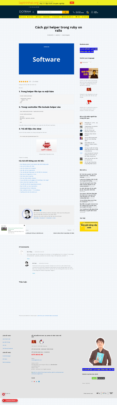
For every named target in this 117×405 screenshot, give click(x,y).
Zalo (54, 218)
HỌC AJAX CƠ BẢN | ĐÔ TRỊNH (27, 166)
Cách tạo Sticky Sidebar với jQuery (28, 178)
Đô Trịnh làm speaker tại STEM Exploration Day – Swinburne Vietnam (88, 175)
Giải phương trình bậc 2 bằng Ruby (28, 188)
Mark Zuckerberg (6, 362)
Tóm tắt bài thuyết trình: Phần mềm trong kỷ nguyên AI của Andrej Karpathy (88, 184)
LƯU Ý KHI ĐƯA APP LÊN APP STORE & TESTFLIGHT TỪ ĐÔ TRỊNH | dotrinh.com (91, 155)
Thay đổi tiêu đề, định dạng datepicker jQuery (30, 184)
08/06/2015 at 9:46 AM (43, 263)
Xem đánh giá (85, 16)
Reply (28, 258)
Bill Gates (5, 359)
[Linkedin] (36, 381)
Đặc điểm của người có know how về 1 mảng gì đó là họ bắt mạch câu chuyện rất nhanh (89, 205)
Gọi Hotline (78, 11)
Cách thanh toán (6, 339)
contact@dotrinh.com (36, 360)
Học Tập (31, 16)
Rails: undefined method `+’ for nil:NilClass (30, 190)
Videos (78, 16)
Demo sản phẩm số (68, 16)
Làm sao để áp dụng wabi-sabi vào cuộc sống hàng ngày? (91, 139)
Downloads (56, 16)
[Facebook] (32, 381)
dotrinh (58, 35)
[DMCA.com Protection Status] (98, 378)
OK (65, 12)
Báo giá (39, 16)
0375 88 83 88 (37, 355)
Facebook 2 (49, 218)
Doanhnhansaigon (7, 355)
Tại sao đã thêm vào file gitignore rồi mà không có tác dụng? (34, 180)
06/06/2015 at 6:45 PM (39, 251)
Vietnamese (85, 62)
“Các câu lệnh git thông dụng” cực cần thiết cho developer (33, 172)
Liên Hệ (4, 345)
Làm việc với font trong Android (27, 170)
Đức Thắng (29, 251)
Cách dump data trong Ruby (26, 176)
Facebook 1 (43, 218)
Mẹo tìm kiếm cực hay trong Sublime (28, 186)
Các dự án (23, 16)
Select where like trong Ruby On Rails (28, 182)
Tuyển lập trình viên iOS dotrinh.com (28, 192)
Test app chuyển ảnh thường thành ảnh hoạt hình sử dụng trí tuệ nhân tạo (91, 149)
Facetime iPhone (10, 400)
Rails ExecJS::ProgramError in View (28, 174)
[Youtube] (34, 381)
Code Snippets (66, 35)
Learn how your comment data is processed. (47, 315)
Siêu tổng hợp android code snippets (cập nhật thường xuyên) (34, 164)
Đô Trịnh (34, 263)
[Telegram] (39, 382)
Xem (72, 2)
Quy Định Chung (6, 342)
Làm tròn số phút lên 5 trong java (28, 168)
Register (96, 12)
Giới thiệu (47, 16)
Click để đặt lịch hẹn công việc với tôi (89, 50)
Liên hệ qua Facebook (8, 348)
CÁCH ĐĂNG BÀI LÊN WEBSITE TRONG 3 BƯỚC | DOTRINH (91, 144)
